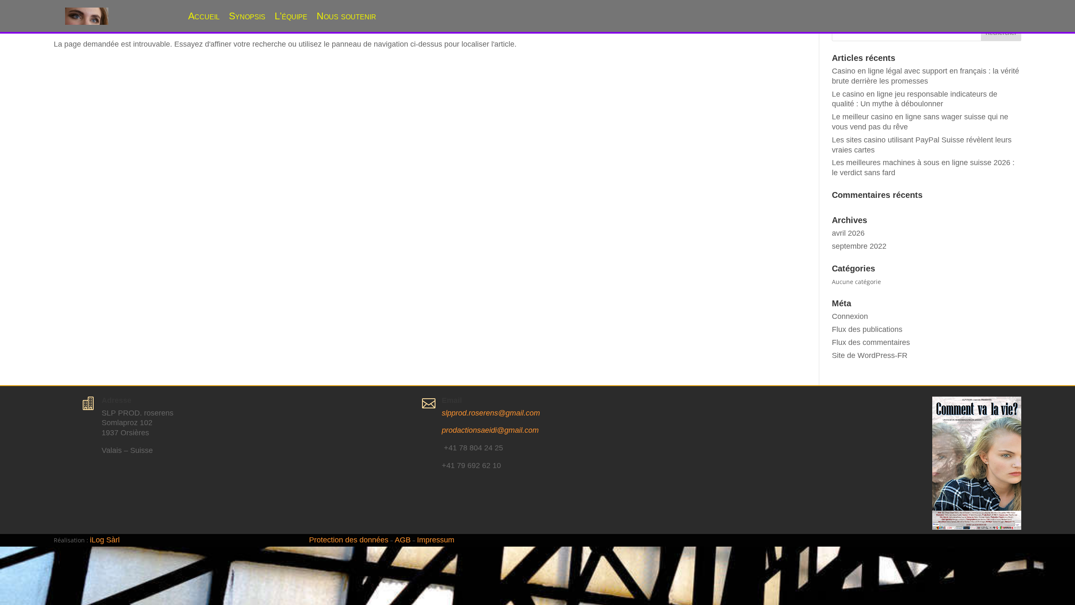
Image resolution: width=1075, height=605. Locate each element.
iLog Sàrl (105, 540)
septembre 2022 (859, 246)
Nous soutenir (346, 16)
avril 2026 (848, 233)
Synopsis (247, 16)
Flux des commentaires (871, 342)
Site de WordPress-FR (869, 355)
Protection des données (348, 540)
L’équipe (291, 16)
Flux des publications (867, 329)
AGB (403, 540)
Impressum (435, 540)
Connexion (850, 316)
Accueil (204, 16)
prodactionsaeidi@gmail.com (490, 430)
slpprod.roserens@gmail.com (491, 413)
